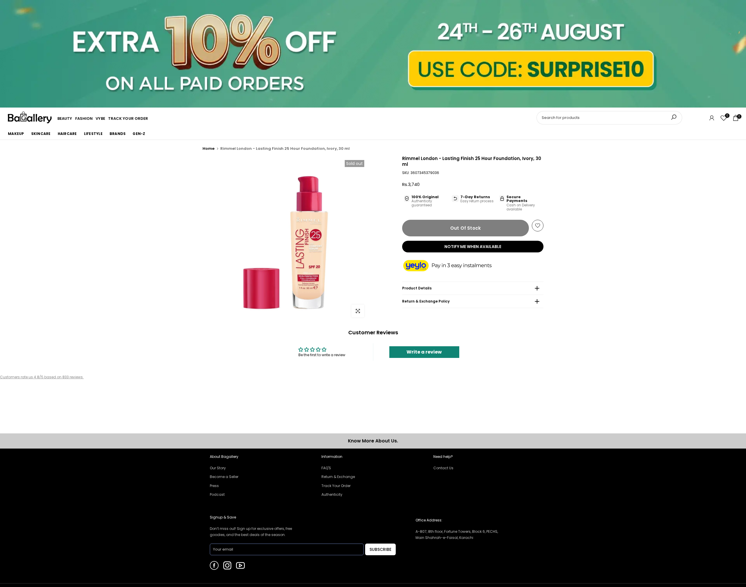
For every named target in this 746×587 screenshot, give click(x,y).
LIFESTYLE (93, 133)
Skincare (41, 133)
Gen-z (139, 133)
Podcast (217, 494)
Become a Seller (224, 476)
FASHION (84, 118)
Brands (118, 133)
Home (208, 148)
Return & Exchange (338, 476)
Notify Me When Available (472, 246)
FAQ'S (326, 467)
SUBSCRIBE (380, 549)
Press (214, 485)
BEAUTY (64, 118)
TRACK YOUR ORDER (128, 118)
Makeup (16, 133)
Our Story (218, 467)
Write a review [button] (424, 352)
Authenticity (331, 494)
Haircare (67, 133)
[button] (453, 266)
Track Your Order (336, 485)
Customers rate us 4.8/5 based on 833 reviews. (42, 377)
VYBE (100, 118)
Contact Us (443, 467)
